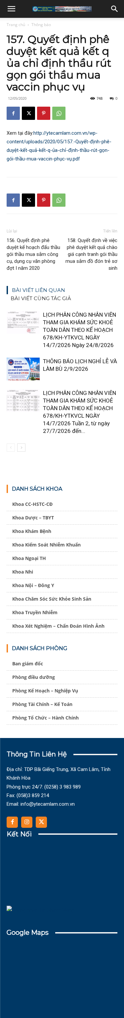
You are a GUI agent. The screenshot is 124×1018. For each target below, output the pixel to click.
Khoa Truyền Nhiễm (35, 612)
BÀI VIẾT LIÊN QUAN (38, 290)
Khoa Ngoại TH (29, 558)
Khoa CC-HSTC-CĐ (32, 504)
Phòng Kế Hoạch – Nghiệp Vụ (45, 690)
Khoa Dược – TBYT (33, 517)
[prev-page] (11, 447)
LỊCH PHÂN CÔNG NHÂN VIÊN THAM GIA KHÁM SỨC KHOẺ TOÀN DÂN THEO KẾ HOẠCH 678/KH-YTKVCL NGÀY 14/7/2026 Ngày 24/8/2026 (79, 329)
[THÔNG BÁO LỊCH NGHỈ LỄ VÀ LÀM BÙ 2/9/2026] (23, 369)
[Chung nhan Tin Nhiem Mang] (40, 910)
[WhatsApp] (58, 113)
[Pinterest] (43, 113)
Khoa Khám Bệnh (31, 531)
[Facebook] (13, 113)
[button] (11, 9)
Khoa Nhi (22, 572)
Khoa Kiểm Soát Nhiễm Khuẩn (46, 545)
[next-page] (21, 447)
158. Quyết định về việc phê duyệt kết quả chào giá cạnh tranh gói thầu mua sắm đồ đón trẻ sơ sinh (91, 254)
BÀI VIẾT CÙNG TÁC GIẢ (41, 298)
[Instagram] (26, 822)
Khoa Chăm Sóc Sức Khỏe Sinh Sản (51, 599)
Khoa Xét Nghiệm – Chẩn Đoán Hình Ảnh (58, 626)
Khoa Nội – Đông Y (33, 585)
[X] (28, 113)
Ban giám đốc (27, 663)
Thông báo (41, 24)
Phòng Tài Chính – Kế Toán (42, 704)
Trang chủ (16, 24)
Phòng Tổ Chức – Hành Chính (45, 718)
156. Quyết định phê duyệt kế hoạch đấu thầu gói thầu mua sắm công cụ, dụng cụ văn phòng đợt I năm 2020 (33, 254)
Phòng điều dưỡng (33, 677)
